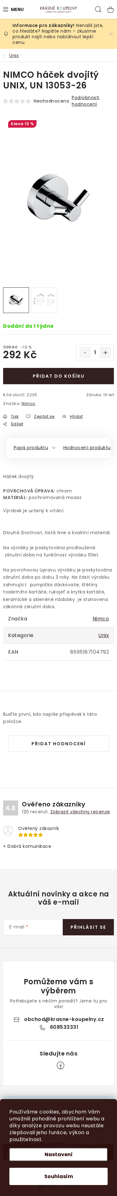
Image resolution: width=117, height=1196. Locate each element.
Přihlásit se (88, 927)
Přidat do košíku (59, 376)
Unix (103, 635)
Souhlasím (58, 1176)
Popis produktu (31, 447)
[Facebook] (60, 1065)
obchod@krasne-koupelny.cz (64, 1019)
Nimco (29, 404)
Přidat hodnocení (59, 744)
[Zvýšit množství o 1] (105, 352)
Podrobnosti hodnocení (86, 100)
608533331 (64, 1027)
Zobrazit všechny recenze (80, 812)
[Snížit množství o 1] (84, 352)
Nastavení (59, 1154)
